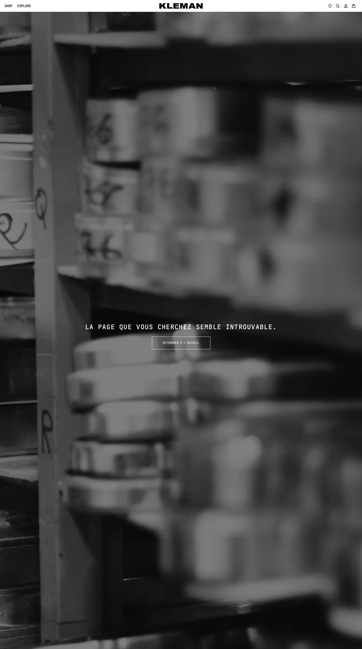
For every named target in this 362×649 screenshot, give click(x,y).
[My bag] (354, 6)
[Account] (346, 6)
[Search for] (338, 6)
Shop (8, 6)
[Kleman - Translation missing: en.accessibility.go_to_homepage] (181, 6)
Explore (24, 6)
